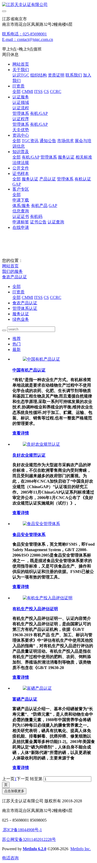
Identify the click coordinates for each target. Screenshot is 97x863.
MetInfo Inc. (80, 849)
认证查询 (56, 222)
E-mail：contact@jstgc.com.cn (27, 39)
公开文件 (20, 168)
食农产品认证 (14, 277)
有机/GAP (39, 113)
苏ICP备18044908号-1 (22, 830)
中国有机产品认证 (29, 370)
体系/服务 (21, 205)
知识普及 (20, 151)
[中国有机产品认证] (41, 359)
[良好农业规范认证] (41, 444)
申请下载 (20, 200)
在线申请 (20, 227)
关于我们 (20, 69)
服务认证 (66, 157)
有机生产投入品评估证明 (35, 609)
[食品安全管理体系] (41, 523)
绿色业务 (20, 319)
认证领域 (20, 102)
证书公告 (38, 222)
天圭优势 (20, 130)
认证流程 (20, 108)
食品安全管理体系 (29, 534)
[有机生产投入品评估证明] (47, 598)
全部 (16, 91)
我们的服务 (12, 271)
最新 (16, 349)
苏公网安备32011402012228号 (29, 839)
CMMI (27, 91)
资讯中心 (20, 135)
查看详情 (20, 433)
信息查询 (20, 211)
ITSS (38, 91)
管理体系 (20, 113)
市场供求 (65, 140)
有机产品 (39, 205)
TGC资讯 (30, 140)
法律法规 (20, 162)
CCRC (55, 91)
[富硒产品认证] (37, 688)
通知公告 (48, 140)
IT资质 (18, 86)
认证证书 (20, 216)
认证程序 (20, 119)
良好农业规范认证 (29, 455)
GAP (16, 184)
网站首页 (20, 64)
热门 (16, 344)
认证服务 (20, 97)
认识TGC (20, 75)
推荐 (16, 338)
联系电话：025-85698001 (24, 34)
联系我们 (73, 75)
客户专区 (20, 189)
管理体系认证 (24, 308)
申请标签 (20, 222)
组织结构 (38, 75)
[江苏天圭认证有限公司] (48, 5)
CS (46, 91)
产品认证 (47, 179)
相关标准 (84, 157)
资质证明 (56, 75)
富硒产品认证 (24, 699)
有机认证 (82, 179)
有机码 (36, 216)
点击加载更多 (14, 791)
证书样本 (20, 173)
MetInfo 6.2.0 (34, 849)
